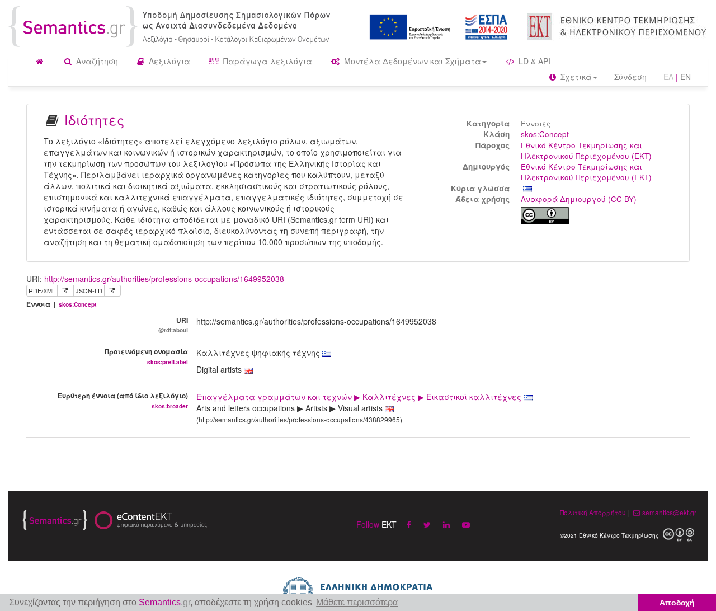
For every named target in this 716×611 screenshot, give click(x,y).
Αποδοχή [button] (677, 602)
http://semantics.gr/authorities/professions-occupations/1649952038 (164, 278)
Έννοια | (61, 304)
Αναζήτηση (96, 61)
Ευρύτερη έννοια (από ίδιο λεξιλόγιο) (123, 400)
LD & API (533, 61)
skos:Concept (545, 134)
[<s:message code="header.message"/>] (171, 25)
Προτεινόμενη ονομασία (146, 355)
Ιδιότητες (94, 119)
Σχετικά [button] (575, 76)
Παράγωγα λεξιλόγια (266, 61)
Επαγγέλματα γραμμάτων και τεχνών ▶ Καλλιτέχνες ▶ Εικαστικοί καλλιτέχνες (360, 396)
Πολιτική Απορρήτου (593, 512)
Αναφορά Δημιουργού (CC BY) (579, 199)
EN (685, 76)
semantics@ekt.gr (669, 512)
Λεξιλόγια (168, 61)
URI (173, 324)
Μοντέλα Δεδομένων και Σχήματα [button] (411, 61)
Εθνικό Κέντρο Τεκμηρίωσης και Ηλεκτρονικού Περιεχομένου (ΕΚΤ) (586, 150)
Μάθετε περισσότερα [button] (357, 602)
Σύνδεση (630, 76)
